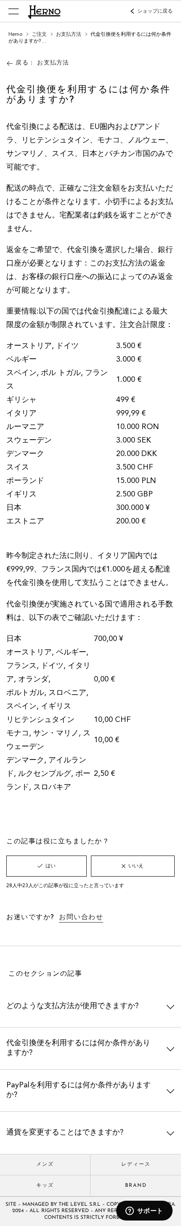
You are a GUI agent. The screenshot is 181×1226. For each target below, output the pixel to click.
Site (10, 1204)
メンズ (45, 1164)
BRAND (136, 1185)
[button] (13, 11)
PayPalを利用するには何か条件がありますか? (78, 1090)
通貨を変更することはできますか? (64, 1132)
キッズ (45, 1185)
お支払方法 (69, 34)
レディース (136, 1164)
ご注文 (40, 34)
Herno (15, 34)
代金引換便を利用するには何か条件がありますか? (78, 1048)
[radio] (46, 866)
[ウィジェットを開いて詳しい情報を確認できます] (144, 1211)
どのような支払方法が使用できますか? (72, 1006)
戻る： (42, 63)
